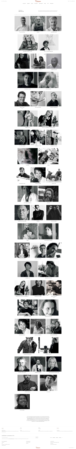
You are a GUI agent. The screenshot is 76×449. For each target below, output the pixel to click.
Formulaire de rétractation (53, 444)
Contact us (3, 442)
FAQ (2, 443)
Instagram (57, 437)
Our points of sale (28, 442)
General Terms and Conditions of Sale (54, 442)
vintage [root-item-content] (45, 3)
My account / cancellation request (6, 444)
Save (36, 437)
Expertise (27, 443)
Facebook (54, 437)
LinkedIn (60, 437)
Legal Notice (51, 443)
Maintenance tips (4, 445)
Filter (60, 14)
